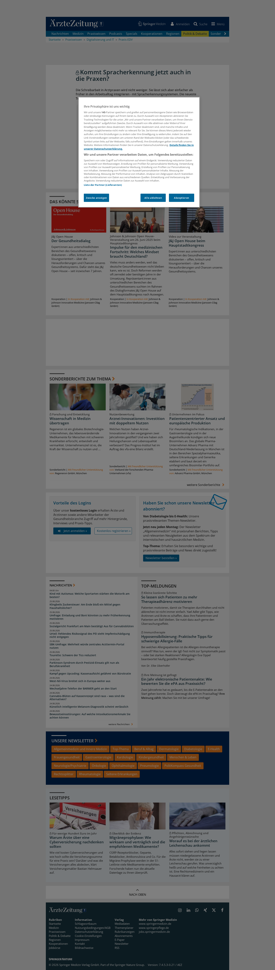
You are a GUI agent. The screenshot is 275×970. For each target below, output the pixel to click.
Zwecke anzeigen (96, 197)
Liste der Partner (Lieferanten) (103, 185)
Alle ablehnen (153, 197)
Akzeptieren (181, 197)
